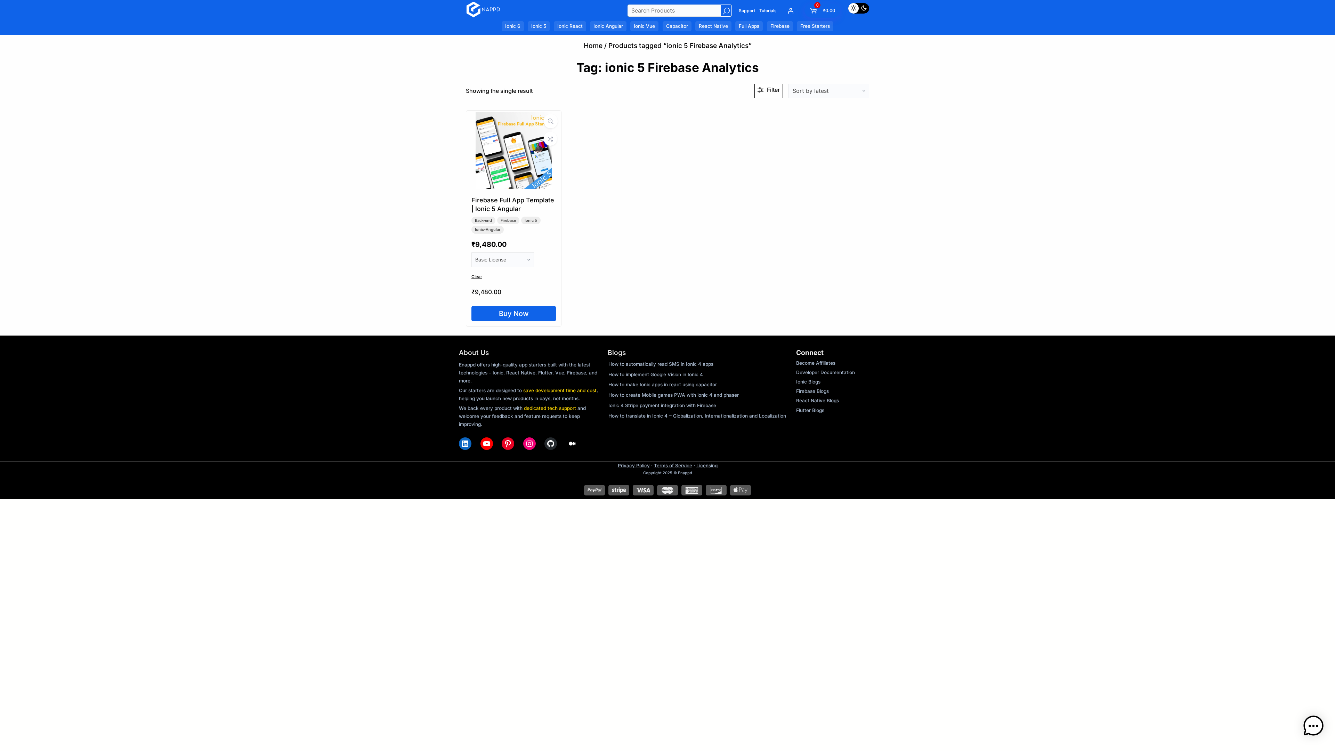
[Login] (791, 11)
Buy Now (514, 313)
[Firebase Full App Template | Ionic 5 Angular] (514, 186)
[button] (1313, 728)
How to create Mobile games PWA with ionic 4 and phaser (673, 395)
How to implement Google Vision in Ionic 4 (655, 374)
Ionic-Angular (487, 229)
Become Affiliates (815, 363)
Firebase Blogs (812, 391)
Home (593, 45)
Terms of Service (673, 465)
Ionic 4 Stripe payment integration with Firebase (662, 405)
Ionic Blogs (808, 382)
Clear (476, 276)
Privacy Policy (634, 465)
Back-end (483, 220)
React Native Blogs (817, 400)
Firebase (508, 220)
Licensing (707, 465)
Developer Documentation (825, 372)
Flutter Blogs (810, 410)
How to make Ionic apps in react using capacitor (662, 384)
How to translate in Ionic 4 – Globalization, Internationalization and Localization (697, 416)
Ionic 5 (531, 220)
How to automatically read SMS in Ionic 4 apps (660, 364)
